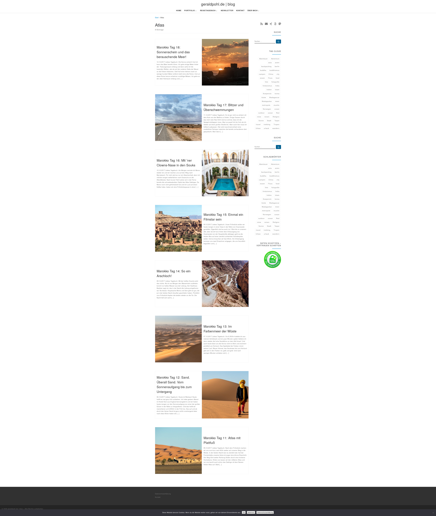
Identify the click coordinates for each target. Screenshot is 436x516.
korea (277, 93)
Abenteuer (263, 59)
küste (264, 97)
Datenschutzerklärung (163, 494)
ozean (270, 113)
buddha (263, 70)
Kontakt (157, 497)
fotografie (275, 82)
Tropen (276, 124)
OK (244, 512)
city (278, 74)
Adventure (275, 59)
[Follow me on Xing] (271, 23)
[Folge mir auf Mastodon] (280, 23)
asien (277, 62)
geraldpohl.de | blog (15, 509)
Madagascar (274, 97)
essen (262, 78)
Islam (277, 90)
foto (266, 82)
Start (157, 17)
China (271, 74)
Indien (269, 90)
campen (262, 74)
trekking (267, 124)
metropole (266, 105)
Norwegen (267, 109)
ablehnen (251, 512)
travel (258, 124)
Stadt (269, 121)
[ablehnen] (433, 513)
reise (259, 117)
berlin (277, 66)
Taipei (277, 121)
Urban (258, 128)
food (277, 78)
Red (277, 113)
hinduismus (267, 86)
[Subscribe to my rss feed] (261, 23)
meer (277, 101)
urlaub (266, 128)
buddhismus (274, 70)
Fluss (270, 78)
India (277, 86)
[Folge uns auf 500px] (275, 23)
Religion (276, 117)
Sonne (261, 121)
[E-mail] (266, 23)
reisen (266, 117)
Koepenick (267, 93)
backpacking (266, 66)
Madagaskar (267, 101)
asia (270, 62)
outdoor (261, 113)
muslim (276, 105)
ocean (276, 109)
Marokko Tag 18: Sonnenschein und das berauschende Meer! (173, 52)
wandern (275, 128)
